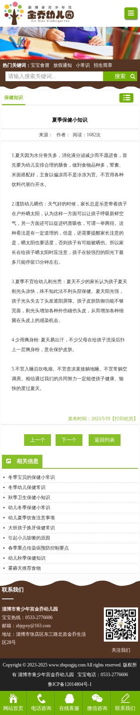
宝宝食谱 (40, 65)
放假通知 (62, 65)
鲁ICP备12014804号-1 (70, 684)
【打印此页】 (124, 418)
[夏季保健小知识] (43, 13)
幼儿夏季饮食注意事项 (31, 517)
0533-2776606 (114, 674)
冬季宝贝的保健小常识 (31, 477)
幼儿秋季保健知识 (27, 558)
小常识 (83, 65)
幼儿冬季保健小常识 (29, 507)
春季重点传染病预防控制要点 (38, 548)
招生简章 (103, 65)
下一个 (69, 440)
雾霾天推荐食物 (24, 568)
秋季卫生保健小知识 (29, 497)
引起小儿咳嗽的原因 (29, 538)
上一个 (37, 440)
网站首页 (13, 708)
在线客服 (69, 708)
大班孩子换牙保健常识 (31, 528)
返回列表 (104, 440)
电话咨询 (41, 708)
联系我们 (125, 708)
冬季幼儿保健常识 (27, 487)
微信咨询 (97, 708)
